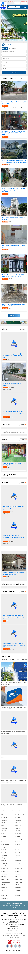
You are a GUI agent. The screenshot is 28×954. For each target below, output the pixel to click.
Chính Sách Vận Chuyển (14, 937)
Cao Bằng (18, 830)
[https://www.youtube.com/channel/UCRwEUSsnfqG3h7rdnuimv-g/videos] (19, 946)
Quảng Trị (18, 871)
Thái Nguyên (5, 879)
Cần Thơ (4, 830)
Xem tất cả (23, 78)
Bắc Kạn (18, 817)
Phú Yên (4, 866)
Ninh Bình (18, 860)
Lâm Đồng (18, 852)
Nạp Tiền (11, 6)
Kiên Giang (5, 849)
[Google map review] (11, 946)
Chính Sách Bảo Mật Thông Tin (13, 933)
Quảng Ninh (5, 871)
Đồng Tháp (5, 898)
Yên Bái (4, 890)
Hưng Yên (4, 847)
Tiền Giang (19, 882)
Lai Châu (4, 852)
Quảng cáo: (10, 1)
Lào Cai (18, 855)
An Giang (4, 814)
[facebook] (7, 946)
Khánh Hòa (19, 847)
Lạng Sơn (4, 855)
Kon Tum (18, 849)
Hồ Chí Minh (5, 844)
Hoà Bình (18, 844)
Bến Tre (4, 822)
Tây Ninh (4, 876)
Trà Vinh (4, 884)
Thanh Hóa (19, 879)
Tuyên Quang (19, 884)
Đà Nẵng (18, 890)
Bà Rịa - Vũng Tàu (20, 814)
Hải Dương (19, 839)
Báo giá (23, 905)
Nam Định (18, 858)
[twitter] (15, 946)
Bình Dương (19, 822)
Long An (4, 858)
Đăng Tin (18, 6)
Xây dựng (11, 659)
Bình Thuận (19, 825)
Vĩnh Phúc (18, 887)
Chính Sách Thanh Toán (19, 935)
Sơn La (18, 874)
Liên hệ (14, 907)
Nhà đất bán (4, 48)
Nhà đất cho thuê (12, 48)
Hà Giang (18, 833)
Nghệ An (4, 860)
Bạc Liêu (4, 820)
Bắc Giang (4, 817)
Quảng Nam (5, 868)
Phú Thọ (18, 863)
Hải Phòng (4, 841)
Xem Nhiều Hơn (13, 315)
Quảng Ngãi (19, 868)
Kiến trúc (18, 659)
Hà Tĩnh (4, 839)
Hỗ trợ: (22, 1)
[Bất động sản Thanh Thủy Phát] (3, 5)
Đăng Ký (17, 2)
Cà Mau (18, 828)
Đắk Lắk (4, 893)
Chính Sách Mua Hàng (7, 935)
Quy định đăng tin (16, 905)
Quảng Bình (19, 866)
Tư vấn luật (5, 659)
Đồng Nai (18, 895)
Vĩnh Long (4, 887)
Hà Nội (18, 836)
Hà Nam (4, 836)
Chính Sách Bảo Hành (13, 930)
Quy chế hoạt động (6, 905)
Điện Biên (4, 895)
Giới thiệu (8, 903)
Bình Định (4, 828)
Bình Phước (5, 825)
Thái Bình (18, 876)
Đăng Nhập (24, 2)
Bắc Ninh (18, 820)
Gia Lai (4, 833)
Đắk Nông (18, 893)
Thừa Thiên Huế (6, 882)
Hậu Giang (18, 841)
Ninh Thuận (5, 863)
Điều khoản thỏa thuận (17, 903)
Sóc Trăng (4, 874)
